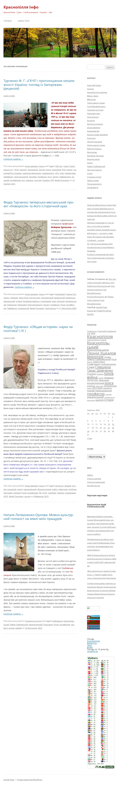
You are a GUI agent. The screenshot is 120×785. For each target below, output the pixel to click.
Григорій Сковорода (106, 331)
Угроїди (91, 374)
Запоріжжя (33, 169)
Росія (62, 304)
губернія (14, 297)
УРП (52, 180)
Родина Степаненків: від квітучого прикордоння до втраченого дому (100, 258)
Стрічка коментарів (96, 482)
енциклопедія (95, 383)
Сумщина (103, 367)
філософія (91, 400)
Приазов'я (22, 304)
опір (62, 173)
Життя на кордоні (95, 124)
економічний (47, 297)
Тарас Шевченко (100, 370)
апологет (59, 485)
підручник (63, 489)
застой (42, 169)
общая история (44, 489)
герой (100, 378)
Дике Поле (23, 297)
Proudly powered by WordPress (29, 779)
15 (109, 424)
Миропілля (95, 356)
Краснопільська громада (96, 340)
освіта (55, 489)
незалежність (48, 173)
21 (105, 427)
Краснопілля (100, 336)
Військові (91, 99)
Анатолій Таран (94, 85)
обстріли (97, 388)
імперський (59, 297)
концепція (11, 489)
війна (92, 377)
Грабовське (57, 621)
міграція (61, 301)
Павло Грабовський (19, 624)
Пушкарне (48, 624)
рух (23, 180)
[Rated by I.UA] (93, 610)
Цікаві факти (92, 187)
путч (50, 176)
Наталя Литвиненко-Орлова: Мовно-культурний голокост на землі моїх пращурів (39, 517)
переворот (8, 176)
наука (20, 489)
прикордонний (35, 624)
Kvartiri (90, 310)
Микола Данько (94, 148)
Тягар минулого (94, 184)
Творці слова (93, 180)
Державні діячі (93, 113)
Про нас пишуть (94, 170)
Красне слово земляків (97, 134)
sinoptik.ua (92, 651)
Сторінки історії (94, 177)
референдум (65, 176)
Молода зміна (93, 159)
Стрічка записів (94, 478)
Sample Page (23, 21)
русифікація (15, 180)
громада (109, 377)
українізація (70, 493)
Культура (91, 138)
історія (19, 301)
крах (54, 301)
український (23, 308)
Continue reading (13, 159)
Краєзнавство (93, 131)
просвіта (33, 176)
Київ (93, 333)
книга (48, 169)
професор (42, 176)
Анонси (90, 88)
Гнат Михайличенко (96, 106)
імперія (67, 485)
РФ (40, 493)
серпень (29, 180)
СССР (44, 493)
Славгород (93, 364)
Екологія (91, 120)
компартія (56, 169)
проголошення (21, 176)
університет (109, 397)
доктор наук (34, 297)
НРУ (57, 173)
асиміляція (60, 294)
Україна (45, 180)
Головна (8, 21)
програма (8, 493)
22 (109, 427)
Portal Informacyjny (95, 296)
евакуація (104, 380)
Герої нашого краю (96, 103)
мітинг (70, 169)
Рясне (89, 362)
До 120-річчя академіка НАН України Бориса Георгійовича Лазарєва (100, 247)
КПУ (64, 169)
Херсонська (50, 308)
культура (99, 386)
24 (88, 431)
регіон (56, 176)
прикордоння (103, 390)
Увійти (90, 475)
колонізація (45, 301)
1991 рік (58, 166)
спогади (38, 180)
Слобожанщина (108, 364)
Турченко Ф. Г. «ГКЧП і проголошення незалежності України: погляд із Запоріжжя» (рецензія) (39, 84)
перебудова (70, 173)
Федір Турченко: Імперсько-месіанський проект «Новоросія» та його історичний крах (39, 204)
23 (113, 427)
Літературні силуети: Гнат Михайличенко (101, 290)
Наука (41, 166)
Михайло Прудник (95, 155)
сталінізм (52, 493)
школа (27, 496)
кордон (91, 385)
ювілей (18, 628)
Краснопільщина (98, 350)
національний (29, 489)
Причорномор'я (35, 304)
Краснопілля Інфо (21, 7)
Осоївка (107, 357)
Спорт (90, 173)
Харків (109, 373)
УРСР (6, 496)
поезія (91, 390)
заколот (23, 169)
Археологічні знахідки (97, 92)
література (110, 385)
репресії (17, 493)
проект (46, 304)
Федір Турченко (62, 180)
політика (73, 489)
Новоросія (12, 304)
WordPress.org (93, 485)
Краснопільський (98, 344)
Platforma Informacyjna (97, 286)
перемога (107, 388)
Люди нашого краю (96, 145)
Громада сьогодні (33, 621)
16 (113, 424)
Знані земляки (31, 166)
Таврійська (12, 308)
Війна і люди (92, 96)
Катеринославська (31, 301)
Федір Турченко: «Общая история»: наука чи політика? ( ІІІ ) (38, 328)
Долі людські (93, 117)
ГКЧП (16, 169)
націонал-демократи (32, 173)
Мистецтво (92, 152)
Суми (91, 367)
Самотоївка (99, 361)
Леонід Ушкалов (94, 141)
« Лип (89, 438)
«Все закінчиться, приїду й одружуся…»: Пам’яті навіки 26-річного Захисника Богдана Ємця (101, 574)
